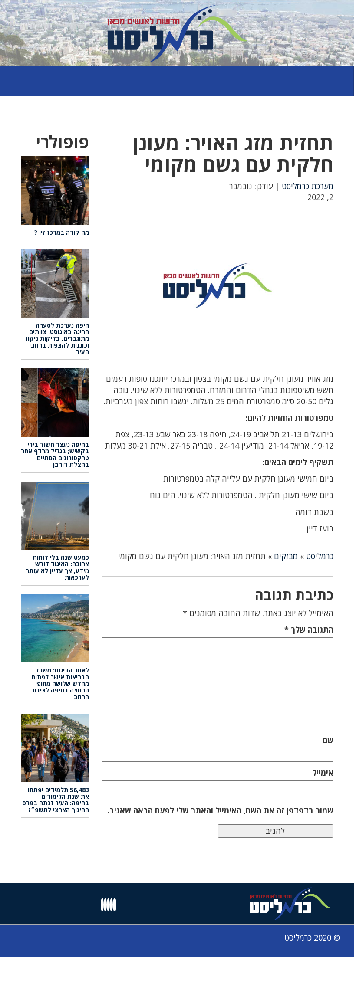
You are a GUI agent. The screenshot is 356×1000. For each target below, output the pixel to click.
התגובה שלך (308, 629)
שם (328, 740)
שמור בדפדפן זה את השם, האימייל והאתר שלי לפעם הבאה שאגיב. (220, 810)
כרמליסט (319, 556)
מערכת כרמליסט (307, 186)
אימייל (322, 772)
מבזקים (286, 556)
